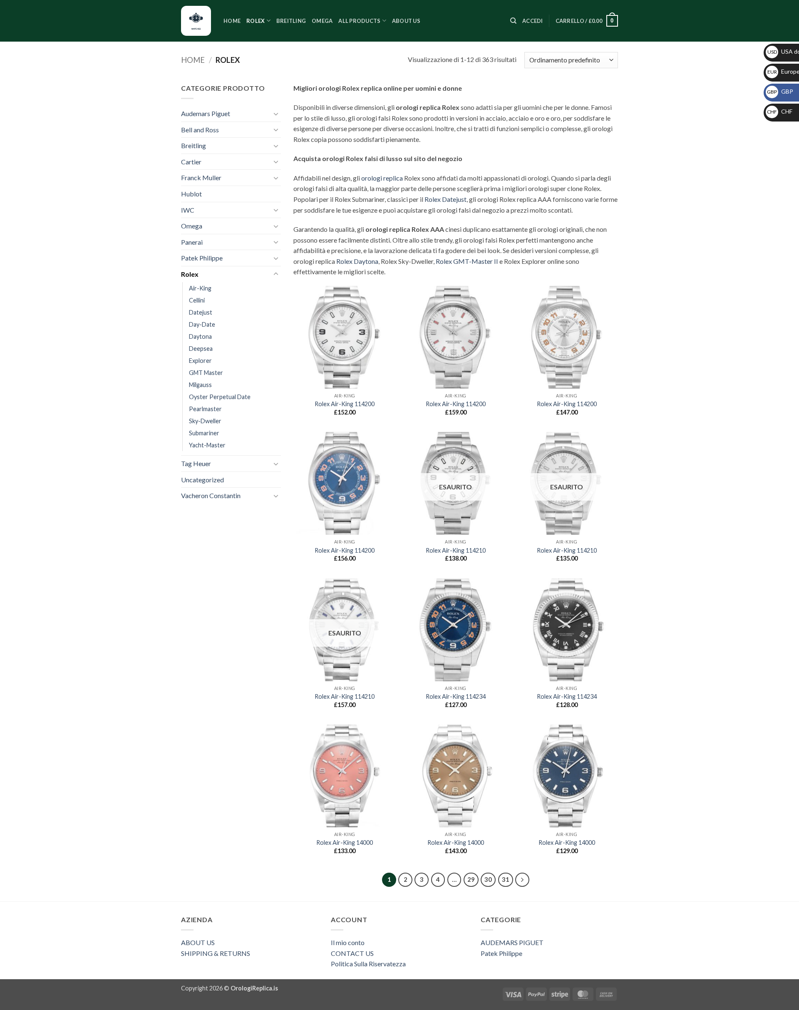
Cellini (197, 300)
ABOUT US (198, 942)
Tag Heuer (196, 463)
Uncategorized (202, 480)
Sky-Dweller (205, 420)
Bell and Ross (200, 130)
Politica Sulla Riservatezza (368, 964)
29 (471, 879)
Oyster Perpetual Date (220, 396)
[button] (532, 20)
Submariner (204, 433)
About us (406, 20)
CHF (779, 111)
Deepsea (201, 348)
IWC (187, 210)
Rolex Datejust (445, 199)
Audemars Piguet (205, 113)
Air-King (200, 288)
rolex (255, 20)
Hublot (191, 194)
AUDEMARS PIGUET (512, 942)
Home (232, 20)
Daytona (200, 336)
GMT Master (206, 372)
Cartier (191, 162)
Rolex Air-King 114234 (456, 696)
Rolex (190, 274)
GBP (780, 91)
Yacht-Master (207, 445)
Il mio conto (348, 942)
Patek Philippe (202, 258)
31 (505, 879)
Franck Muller (201, 177)
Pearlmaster (205, 408)
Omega (322, 20)
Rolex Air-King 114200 (345, 403)
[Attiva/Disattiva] (276, 114)
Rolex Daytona (357, 261)
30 (488, 879)
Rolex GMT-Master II (467, 261)
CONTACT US (352, 953)
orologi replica (382, 178)
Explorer (200, 360)
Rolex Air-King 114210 (456, 550)
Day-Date (202, 324)
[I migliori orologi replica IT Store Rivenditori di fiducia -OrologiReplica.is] (196, 21)
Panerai (192, 242)
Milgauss (200, 384)
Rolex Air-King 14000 (344, 842)
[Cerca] (513, 21)
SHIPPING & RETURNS (215, 953)
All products (359, 20)
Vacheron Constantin (211, 495)
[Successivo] (522, 880)
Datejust (200, 312)
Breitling (291, 20)
